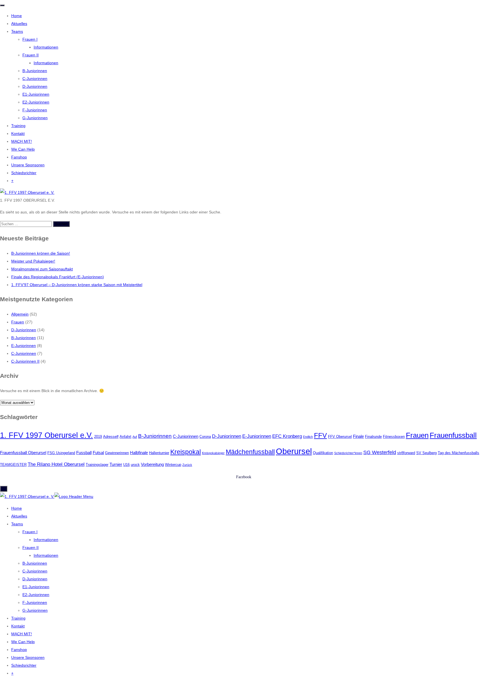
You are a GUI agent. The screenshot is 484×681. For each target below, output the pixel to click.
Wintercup (173, 465)
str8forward (406, 453)
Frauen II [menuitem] (30, 547)
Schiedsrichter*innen (348, 453)
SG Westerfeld (379, 452)
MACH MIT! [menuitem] (21, 634)
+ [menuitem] (12, 673)
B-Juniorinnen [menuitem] (34, 563)
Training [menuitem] (18, 618)
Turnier (116, 464)
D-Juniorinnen (34, 86)
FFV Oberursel (340, 436)
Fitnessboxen (394, 436)
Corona (205, 436)
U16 (126, 465)
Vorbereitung (152, 464)
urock (135, 465)
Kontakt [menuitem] (18, 626)
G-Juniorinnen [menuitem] (35, 610)
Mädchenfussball (250, 451)
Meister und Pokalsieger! (33, 261)
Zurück (187, 464)
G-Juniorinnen (35, 118)
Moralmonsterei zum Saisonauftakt (42, 269)
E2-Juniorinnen (35, 102)
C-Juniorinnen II (25, 361)
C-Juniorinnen (34, 78)
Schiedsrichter (23, 173)
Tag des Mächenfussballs (458, 453)
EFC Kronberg (287, 436)
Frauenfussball (453, 435)
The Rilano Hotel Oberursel (56, 464)
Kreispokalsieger (213, 453)
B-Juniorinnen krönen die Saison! (40, 253)
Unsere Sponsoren (28, 165)
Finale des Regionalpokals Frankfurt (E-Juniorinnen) (57, 277)
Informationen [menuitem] (46, 539)
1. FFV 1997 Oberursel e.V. (46, 435)
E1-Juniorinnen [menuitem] (35, 587)
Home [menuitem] (16, 508)
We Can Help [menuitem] (23, 641)
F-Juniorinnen (34, 110)
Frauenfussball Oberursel (23, 452)
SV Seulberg (426, 453)
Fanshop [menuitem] (19, 649)
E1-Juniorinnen (35, 94)
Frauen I (30, 39)
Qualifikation (323, 453)
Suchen (61, 224)
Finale (358, 436)
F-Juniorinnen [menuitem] (34, 602)
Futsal (98, 452)
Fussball (84, 452)
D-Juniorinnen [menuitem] (34, 579)
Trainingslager (97, 465)
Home (16, 15)
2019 (98, 436)
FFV (320, 435)
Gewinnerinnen (117, 453)
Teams (17, 31)
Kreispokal (185, 451)
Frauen (17, 322)
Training (18, 125)
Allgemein (20, 314)
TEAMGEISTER (13, 465)
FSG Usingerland (61, 453)
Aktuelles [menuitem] (19, 516)
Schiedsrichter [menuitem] (23, 665)
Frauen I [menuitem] (30, 532)
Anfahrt (125, 436)
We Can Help (23, 149)
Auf (134, 436)
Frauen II (30, 55)
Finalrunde (373, 436)
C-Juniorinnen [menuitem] (34, 571)
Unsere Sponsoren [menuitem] (28, 657)
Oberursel (294, 451)
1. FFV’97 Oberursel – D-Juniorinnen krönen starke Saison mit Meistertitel (76, 284)
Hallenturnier (159, 453)
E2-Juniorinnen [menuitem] (35, 594)
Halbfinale (139, 452)
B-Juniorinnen (34, 70)
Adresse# (110, 436)
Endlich (308, 436)
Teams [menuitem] (17, 524)
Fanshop (19, 157)
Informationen (46, 47)
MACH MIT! (21, 141)
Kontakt (18, 133)
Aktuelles (19, 23)
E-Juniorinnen (23, 345)
